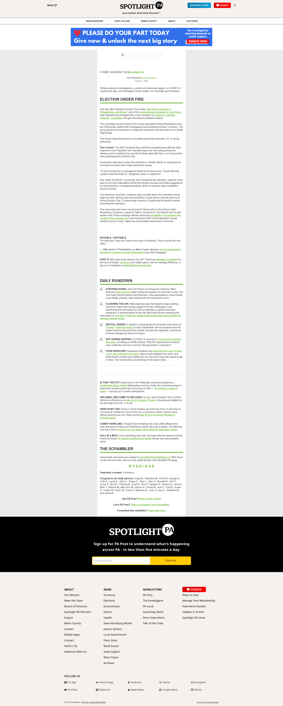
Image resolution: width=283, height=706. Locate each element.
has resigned (124, 292)
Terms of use (202, 702)
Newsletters (152, 589)
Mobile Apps (72, 634)
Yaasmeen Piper (149, 77)
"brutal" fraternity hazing (119, 327)
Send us (125, 262)
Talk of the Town (153, 623)
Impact (68, 617)
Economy (109, 595)
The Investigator (153, 600)
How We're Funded (194, 606)
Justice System (113, 629)
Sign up (171, 560)
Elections (109, 600)
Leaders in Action (193, 612)
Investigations (94, 21)
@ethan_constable (167, 259)
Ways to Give (190, 595)
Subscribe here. (157, 510)
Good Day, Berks (153, 612)
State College (122, 21)
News (108, 589)
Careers (69, 629)
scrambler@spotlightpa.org (154, 457)
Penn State (110, 640)
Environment (112, 606)
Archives (109, 663)
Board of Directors (75, 606)
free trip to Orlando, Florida (141, 400)
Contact (69, 640)
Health (108, 617)
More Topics (111, 657)
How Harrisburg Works (118, 623)
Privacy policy (213, 702)
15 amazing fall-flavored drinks (134, 438)
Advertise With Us (75, 651)
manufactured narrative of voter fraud (160, 112)
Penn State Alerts (154, 617)
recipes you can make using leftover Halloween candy (147, 429)
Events (108, 612)
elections (192, 21)
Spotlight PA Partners (77, 612)
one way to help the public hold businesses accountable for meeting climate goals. (140, 317)
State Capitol (112, 651)
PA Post (148, 595)
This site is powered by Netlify (93, 702)
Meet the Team (73, 600)
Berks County (149, 21)
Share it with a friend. (149, 498)
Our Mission (71, 595)
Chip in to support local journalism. (150, 504)
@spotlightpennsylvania (137, 265)
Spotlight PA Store (193, 617)
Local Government (115, 634)
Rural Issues (111, 646)
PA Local (148, 606)
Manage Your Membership (198, 600)
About (171, 21)
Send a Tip (70, 646)
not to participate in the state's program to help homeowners (140, 251)
